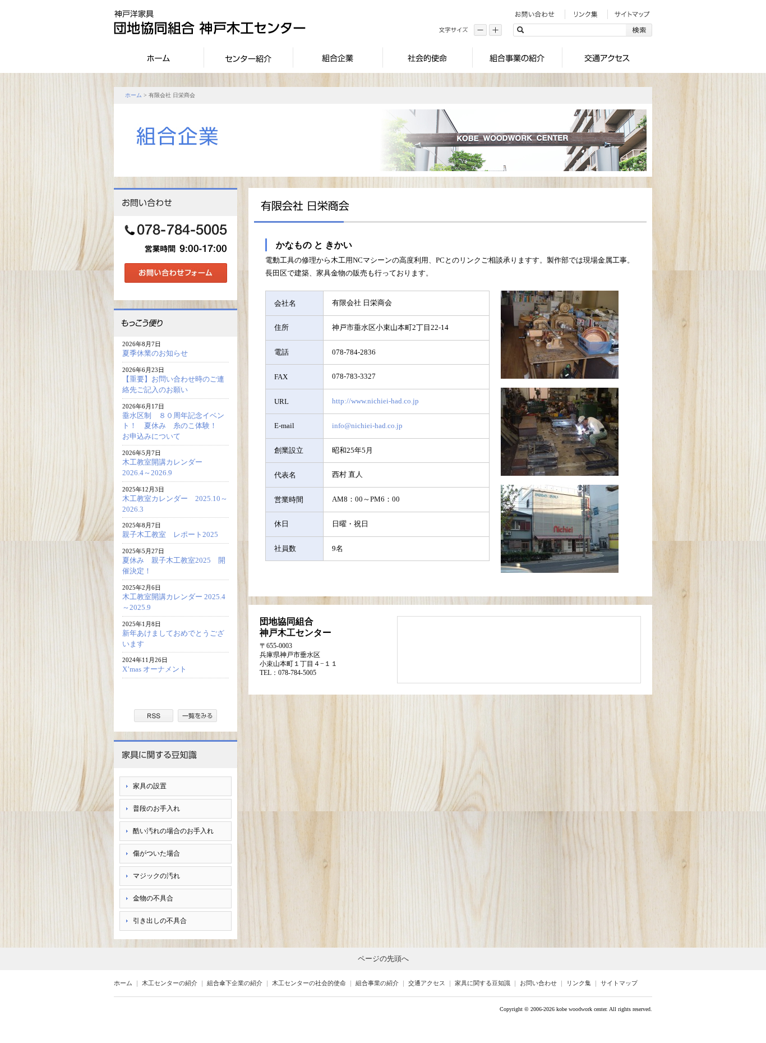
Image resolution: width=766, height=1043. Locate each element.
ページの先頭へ (383, 958)
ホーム (133, 95)
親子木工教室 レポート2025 (170, 534)
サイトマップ (619, 983)
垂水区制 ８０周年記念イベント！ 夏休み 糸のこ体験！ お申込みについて (173, 426)
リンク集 (578, 983)
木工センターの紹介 (169, 983)
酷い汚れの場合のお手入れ (173, 831)
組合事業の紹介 (377, 983)
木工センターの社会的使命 (309, 983)
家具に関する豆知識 (482, 983)
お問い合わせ (538, 983)
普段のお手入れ (156, 808)
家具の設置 (150, 786)
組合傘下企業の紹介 (234, 983)
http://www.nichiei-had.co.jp (375, 401)
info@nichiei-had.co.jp (367, 425)
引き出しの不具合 (160, 921)
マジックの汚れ (156, 876)
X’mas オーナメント (154, 669)
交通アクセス (426, 983)
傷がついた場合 (156, 853)
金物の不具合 (153, 898)
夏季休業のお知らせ (155, 353)
